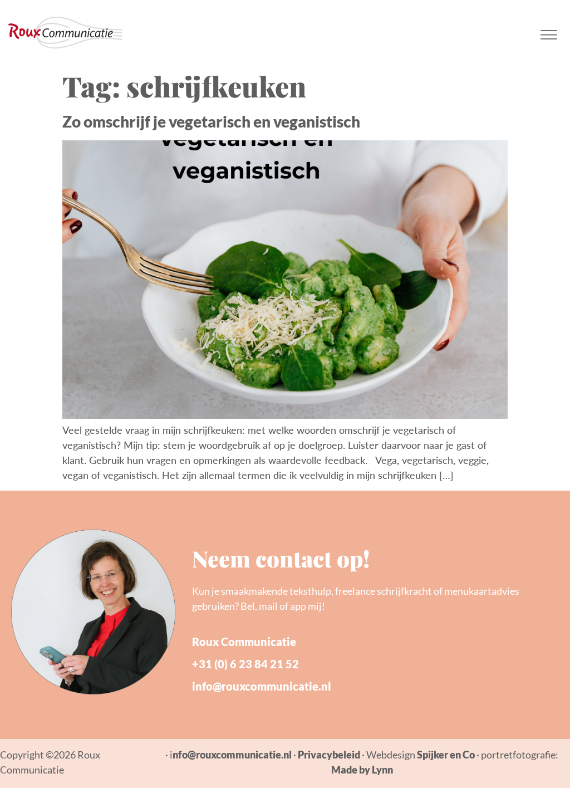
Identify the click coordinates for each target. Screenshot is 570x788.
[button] (549, 32)
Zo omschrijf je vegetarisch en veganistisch (211, 121)
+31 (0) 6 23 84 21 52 (245, 663)
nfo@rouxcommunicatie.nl (232, 754)
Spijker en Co (446, 754)
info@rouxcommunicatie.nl (261, 686)
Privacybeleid (329, 754)
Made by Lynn (362, 769)
